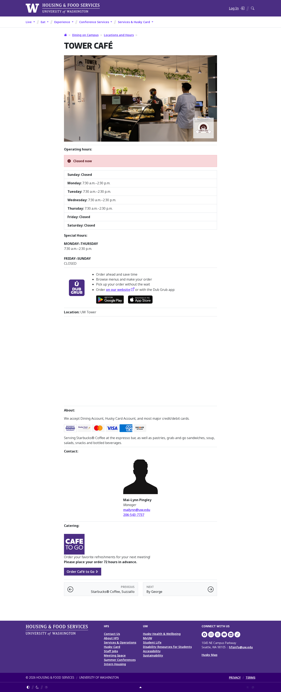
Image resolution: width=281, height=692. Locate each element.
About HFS (111, 638)
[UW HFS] (63, 8)
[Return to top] (140, 687)
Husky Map (209, 655)
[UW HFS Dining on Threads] (218, 634)
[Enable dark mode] (37, 687)
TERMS (250, 677)
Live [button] (29, 22)
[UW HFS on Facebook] (204, 634)
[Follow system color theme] (28, 687)
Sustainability (153, 655)
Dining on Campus (85, 35)
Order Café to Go (80, 571)
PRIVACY (235, 677)
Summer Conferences (120, 660)
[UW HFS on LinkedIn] (231, 634)
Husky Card (112, 647)
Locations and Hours (119, 35)
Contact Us (112, 634)
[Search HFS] (252, 8)
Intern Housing (115, 664)
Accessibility (152, 651)
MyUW (147, 638)
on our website (118, 289)
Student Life (152, 642)
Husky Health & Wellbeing (162, 634)
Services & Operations (120, 642)
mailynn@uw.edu (136, 510)
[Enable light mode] (46, 687)
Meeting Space (115, 655)
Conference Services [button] (94, 22)
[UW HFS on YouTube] (224, 634)
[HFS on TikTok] (237, 634)
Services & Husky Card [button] (134, 22)
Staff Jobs (111, 651)
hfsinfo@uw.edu (241, 647)
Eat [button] (43, 22)
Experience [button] (62, 22)
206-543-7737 (133, 514)
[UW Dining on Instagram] (211, 634)
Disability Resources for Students (167, 647)
